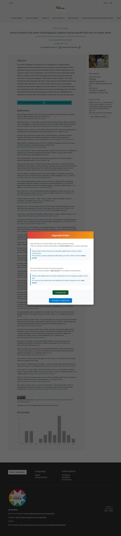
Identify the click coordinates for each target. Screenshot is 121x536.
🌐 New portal (60, 292)
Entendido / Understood (60, 300)
